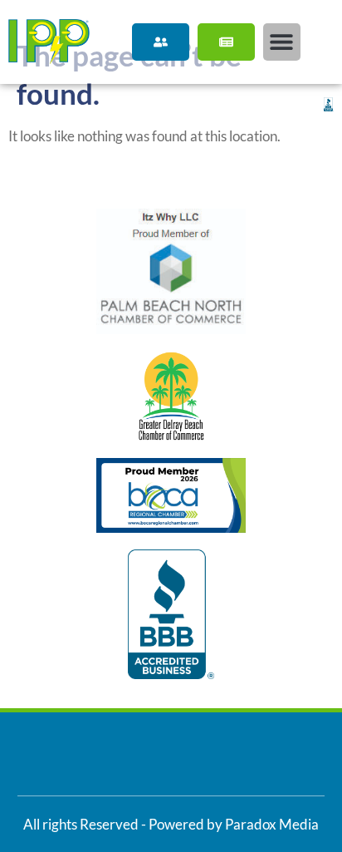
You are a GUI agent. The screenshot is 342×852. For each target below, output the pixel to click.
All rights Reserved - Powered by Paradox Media (171, 824)
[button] (281, 42)
